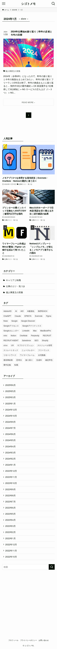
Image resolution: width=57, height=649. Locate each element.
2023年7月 (10, 501)
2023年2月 (10, 532)
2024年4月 (10, 446)
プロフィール (13, 640)
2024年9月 (10, 421)
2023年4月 (10, 519)
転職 (16, 364)
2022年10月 (11, 556)
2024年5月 (10, 440)
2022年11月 (11, 550)
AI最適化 (30, 311)
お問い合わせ (44, 640)
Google (14, 320)
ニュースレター (28, 350)
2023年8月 (10, 495)
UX (12, 345)
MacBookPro (45, 330)
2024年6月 (10, 434)
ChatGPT (7, 316)
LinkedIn (25, 330)
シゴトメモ (28, 3)
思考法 (19, 360)
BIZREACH (42, 311)
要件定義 (7, 364)
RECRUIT (47, 335)
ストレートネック (10, 350)
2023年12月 (11, 470)
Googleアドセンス (11, 325)
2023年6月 (10, 507)
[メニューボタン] (3, 3)
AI (16, 311)
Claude (18, 316)
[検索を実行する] (52, 567)
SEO (36, 340)
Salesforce (26, 340)
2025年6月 (10, 385)
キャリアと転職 (13, 280)
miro (5, 335)
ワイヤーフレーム (27, 355)
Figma (48, 316)
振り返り (29, 360)
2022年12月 (11, 544)
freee (5, 320)
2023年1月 (10, 538)
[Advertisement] (28, 602)
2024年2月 (10, 458)
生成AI (39, 360)
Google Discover (28, 320)
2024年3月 (10, 452)
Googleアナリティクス (31, 325)
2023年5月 (10, 513)
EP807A (27, 316)
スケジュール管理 (44, 345)
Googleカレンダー (11, 330)
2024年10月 (11, 415)
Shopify (45, 340)
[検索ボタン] (53, 3)
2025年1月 (10, 403)
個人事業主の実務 (14, 292)
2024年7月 (10, 428)
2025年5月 (10, 391)
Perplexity (35, 335)
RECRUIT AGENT (10, 340)
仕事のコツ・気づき (15, 286)
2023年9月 (10, 489)
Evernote (38, 316)
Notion (13, 335)
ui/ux (5, 345)
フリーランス (43, 350)
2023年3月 (10, 526)
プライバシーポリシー (28, 640)
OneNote (23, 335)
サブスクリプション (25, 345)
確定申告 (49, 360)
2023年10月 (11, 483)
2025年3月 (10, 397)
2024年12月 (11, 409)
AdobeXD (7, 311)
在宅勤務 (41, 355)
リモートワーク (9, 355)
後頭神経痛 (8, 360)
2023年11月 (11, 477)
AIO (22, 311)
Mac (35, 330)
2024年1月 (10, 464)
